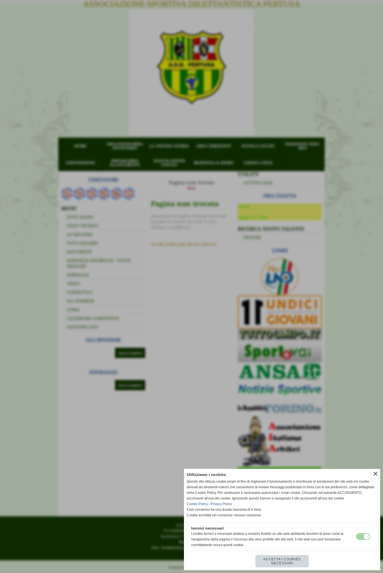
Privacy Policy (221, 504)
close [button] (375, 473)
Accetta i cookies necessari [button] (282, 561)
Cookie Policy (197, 504)
